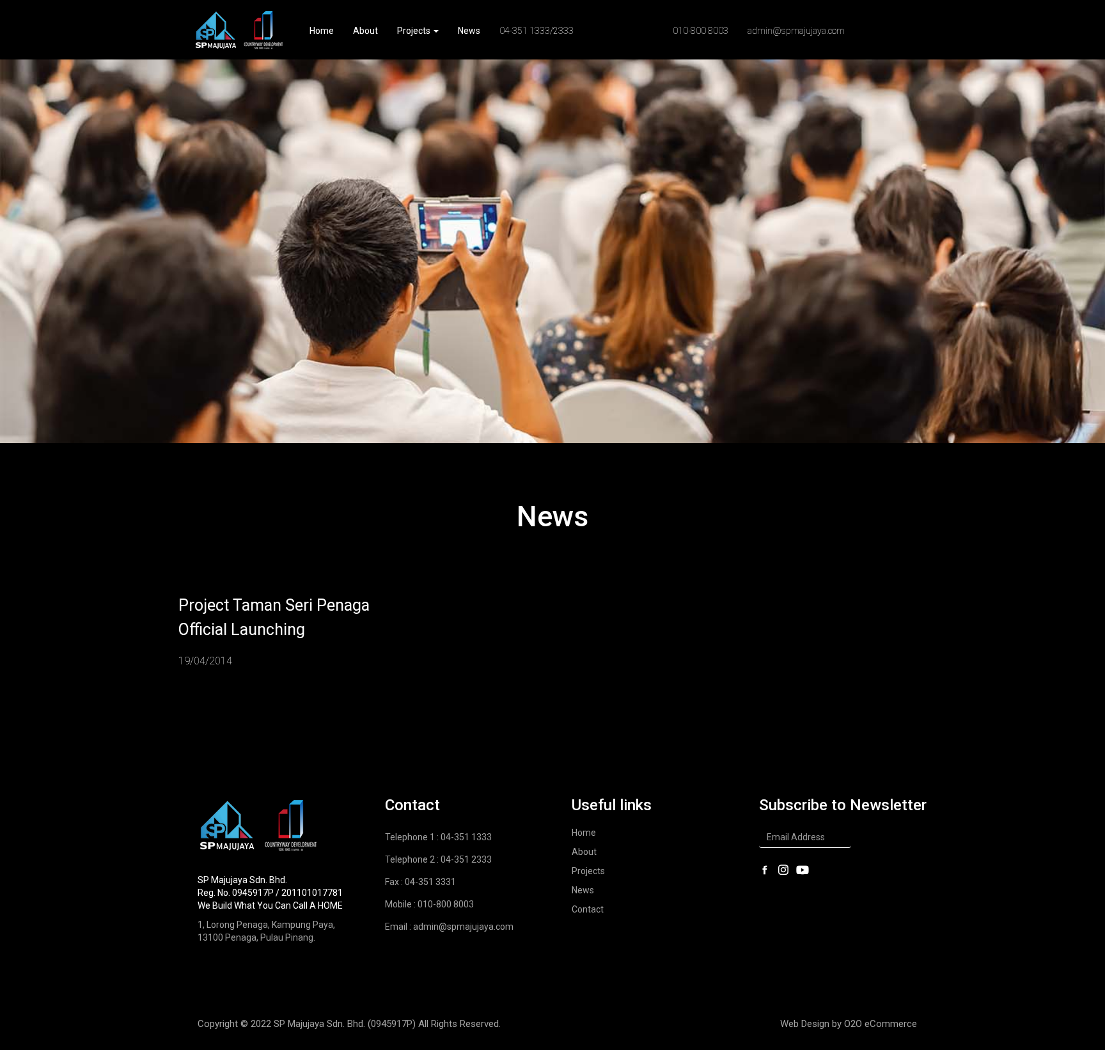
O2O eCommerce (880, 1024)
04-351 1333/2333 (536, 31)
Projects (414, 31)
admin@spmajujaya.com (796, 31)
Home (322, 31)
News (469, 31)
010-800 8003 (700, 31)
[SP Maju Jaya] (239, 29)
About (365, 31)
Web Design (804, 1024)
